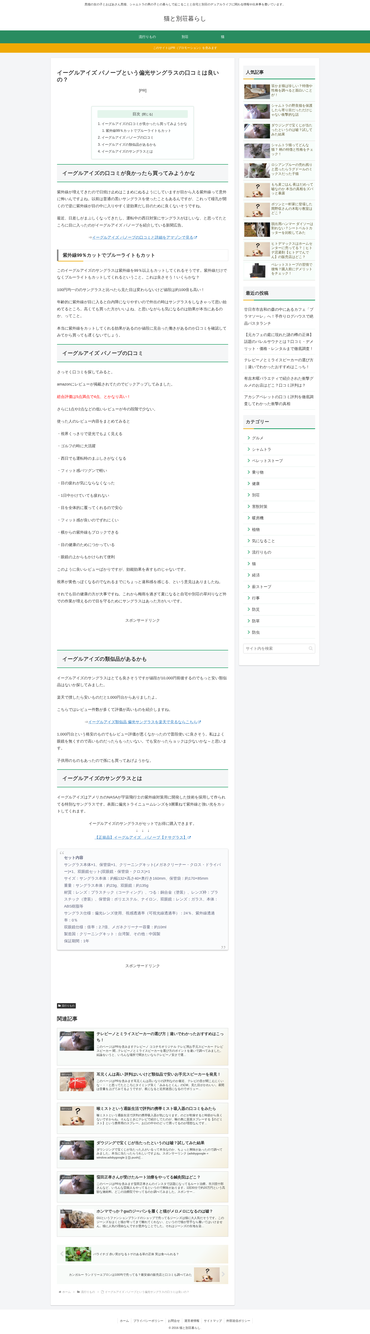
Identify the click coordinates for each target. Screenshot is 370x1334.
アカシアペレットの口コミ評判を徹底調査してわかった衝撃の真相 (278, 400)
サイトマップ (213, 1320)
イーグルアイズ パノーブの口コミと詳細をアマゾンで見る (142, 237)
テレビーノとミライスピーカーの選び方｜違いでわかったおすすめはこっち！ (278, 363)
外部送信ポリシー (238, 1320)
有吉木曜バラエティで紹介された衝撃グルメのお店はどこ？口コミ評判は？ (278, 381)
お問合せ (174, 1320)
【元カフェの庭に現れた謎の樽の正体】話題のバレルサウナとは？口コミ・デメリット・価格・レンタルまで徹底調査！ (278, 342)
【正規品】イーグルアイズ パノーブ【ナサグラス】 (141, 837)
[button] (311, 648)
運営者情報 (191, 1320)
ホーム (124, 1320)
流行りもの (68, 1005)
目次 (136, 114)
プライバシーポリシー (148, 1320)
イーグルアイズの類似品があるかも (128, 144)
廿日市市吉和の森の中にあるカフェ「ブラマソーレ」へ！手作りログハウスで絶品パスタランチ (278, 316)
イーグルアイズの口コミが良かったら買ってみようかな (144, 124)
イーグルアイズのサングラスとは (127, 151)
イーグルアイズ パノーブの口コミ (127, 137)
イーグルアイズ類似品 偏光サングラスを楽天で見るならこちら (142, 722)
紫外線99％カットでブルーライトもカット (138, 130)
